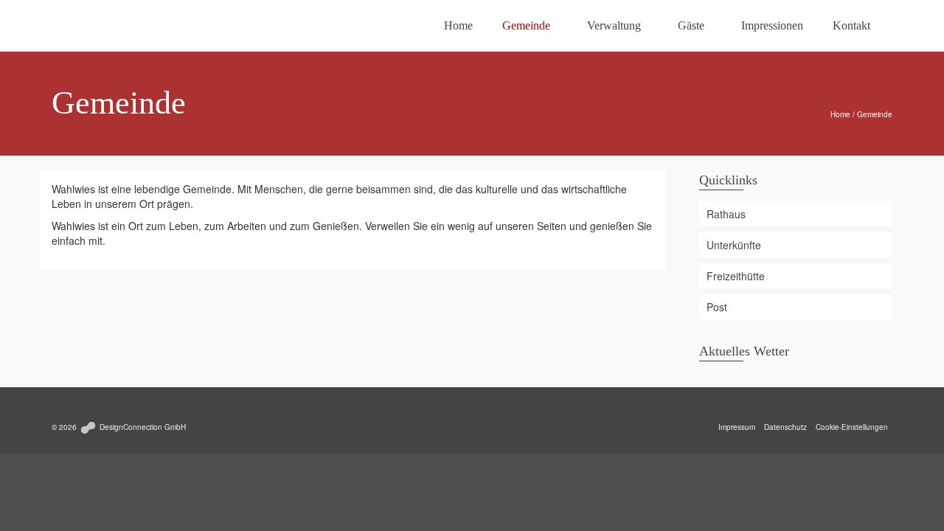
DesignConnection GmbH (141, 427)
